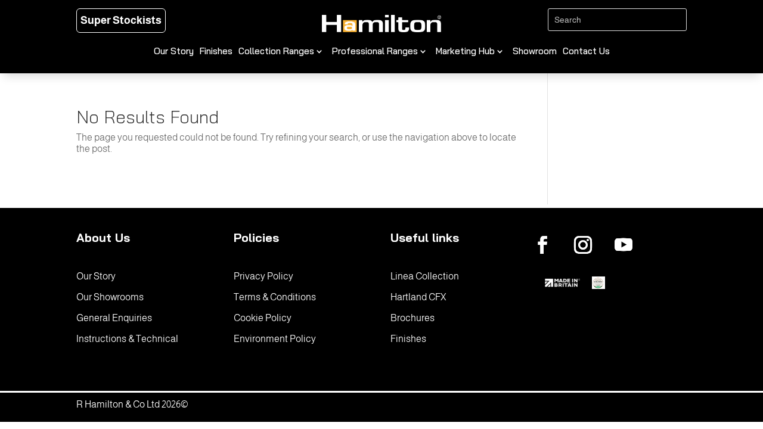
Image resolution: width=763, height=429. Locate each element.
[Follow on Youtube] (623, 245)
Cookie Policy (262, 318)
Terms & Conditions (275, 297)
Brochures (412, 318)
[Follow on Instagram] (583, 245)
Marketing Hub (465, 52)
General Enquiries (114, 318)
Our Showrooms (110, 297)
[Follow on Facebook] (542, 245)
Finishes (216, 52)
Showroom (535, 52)
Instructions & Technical (127, 339)
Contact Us (586, 52)
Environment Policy (275, 339)
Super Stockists (121, 20)
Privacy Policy (263, 276)
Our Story (174, 52)
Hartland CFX (418, 297)
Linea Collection (424, 276)
